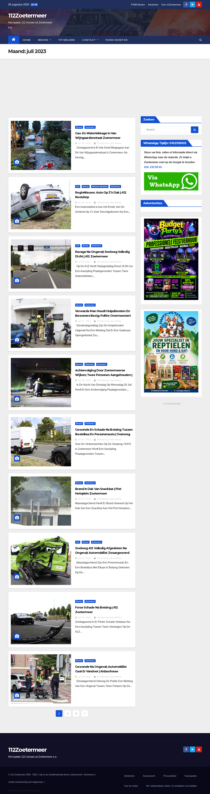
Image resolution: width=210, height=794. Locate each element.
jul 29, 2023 (84, 202)
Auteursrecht (149, 776)
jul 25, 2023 (84, 440)
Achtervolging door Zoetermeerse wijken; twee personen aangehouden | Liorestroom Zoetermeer (103, 375)
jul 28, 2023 (84, 262)
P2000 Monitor (138, 4)
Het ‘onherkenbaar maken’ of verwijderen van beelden (171, 786)
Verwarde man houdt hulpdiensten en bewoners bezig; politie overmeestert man (103, 315)
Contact (89, 39)
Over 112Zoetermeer (171, 4)
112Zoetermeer (27, 15)
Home (27, 39)
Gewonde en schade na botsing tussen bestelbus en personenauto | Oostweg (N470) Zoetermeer (104, 434)
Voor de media (131, 786)
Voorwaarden (191, 776)
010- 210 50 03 (153, 167)
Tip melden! (66, 39)
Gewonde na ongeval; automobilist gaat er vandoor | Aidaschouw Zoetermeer (100, 671)
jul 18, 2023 (84, 677)
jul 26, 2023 (84, 380)
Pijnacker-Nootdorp (99, 186)
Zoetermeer (90, 127)
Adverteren (153, 4)
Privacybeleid (169, 776)
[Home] (13, 40)
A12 (77, 186)
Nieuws (43, 39)
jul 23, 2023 (84, 617)
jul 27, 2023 (84, 321)
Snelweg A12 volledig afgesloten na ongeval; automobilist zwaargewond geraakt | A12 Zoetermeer (102, 552)
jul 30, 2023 (84, 143)
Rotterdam (89, 364)
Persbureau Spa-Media (109, 143)
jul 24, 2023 (84, 499)
